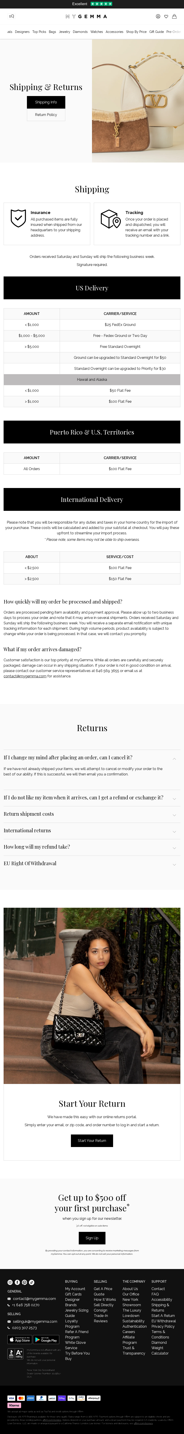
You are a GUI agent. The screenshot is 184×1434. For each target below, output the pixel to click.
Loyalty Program (72, 1324)
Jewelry (64, 32)
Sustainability (134, 1321)
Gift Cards (73, 1294)
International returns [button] (27, 830)
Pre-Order (173, 32)
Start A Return (163, 1316)
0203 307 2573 (24, 1328)
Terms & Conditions (160, 1334)
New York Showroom (132, 1302)
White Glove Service (75, 1345)
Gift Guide (156, 32)
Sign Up (92, 1238)
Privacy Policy (163, 1326)
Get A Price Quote (103, 1291)
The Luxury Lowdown (132, 1313)
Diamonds (80, 32)
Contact (158, 1289)
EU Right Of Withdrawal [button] (30, 863)
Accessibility (161, 1299)
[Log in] (158, 16)
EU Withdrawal (163, 1321)
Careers (129, 1332)
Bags (52, 32)
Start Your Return (92, 1141)
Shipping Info (46, 102)
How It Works (105, 1299)
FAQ (155, 1294)
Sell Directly (104, 1305)
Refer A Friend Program (76, 1334)
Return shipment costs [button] (29, 813)
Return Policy (46, 115)
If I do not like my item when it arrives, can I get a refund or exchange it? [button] (83, 797)
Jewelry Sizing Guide (76, 1313)
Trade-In (101, 1316)
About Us (130, 1289)
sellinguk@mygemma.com (35, 1321)
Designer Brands (72, 1302)
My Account (75, 1289)
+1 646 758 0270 (25, 1305)
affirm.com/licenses (143, 1423)
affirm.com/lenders (52, 1420)
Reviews (101, 1321)
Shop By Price (136, 32)
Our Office (131, 1294)
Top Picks (39, 32)
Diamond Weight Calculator (160, 1347)
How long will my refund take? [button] (37, 846)
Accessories (114, 32)
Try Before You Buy (77, 1356)
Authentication (135, 1326)
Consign (100, 1310)
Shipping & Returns (160, 1307)
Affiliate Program (130, 1340)
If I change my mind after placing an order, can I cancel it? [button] (68, 757)
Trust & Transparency (134, 1350)
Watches (96, 32)
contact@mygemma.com (25, 676)
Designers (22, 32)
